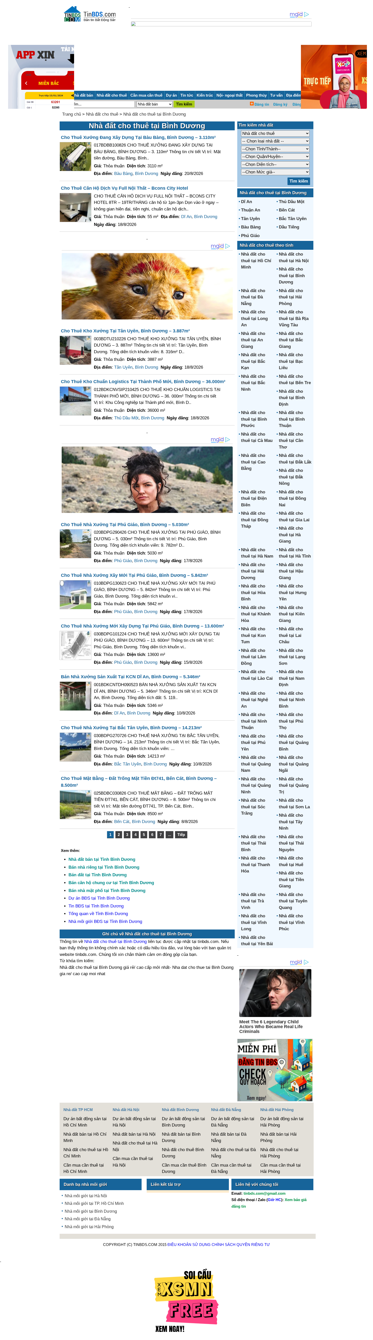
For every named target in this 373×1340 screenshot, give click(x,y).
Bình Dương (146, 173)
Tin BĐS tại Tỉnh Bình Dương (96, 906)
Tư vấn (276, 95)
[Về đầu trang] (368, 1333)
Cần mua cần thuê (146, 95)
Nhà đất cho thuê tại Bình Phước (254, 419)
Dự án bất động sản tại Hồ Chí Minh (85, 1122)
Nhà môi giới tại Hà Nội (86, 1196)
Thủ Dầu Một (126, 418)
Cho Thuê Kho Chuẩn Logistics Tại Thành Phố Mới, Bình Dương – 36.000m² (143, 381)
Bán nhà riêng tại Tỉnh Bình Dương (104, 867)
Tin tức (186, 95)
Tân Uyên (123, 367)
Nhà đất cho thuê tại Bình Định (292, 398)
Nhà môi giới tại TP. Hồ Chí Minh (94, 1203)
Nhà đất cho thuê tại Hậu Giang (291, 571)
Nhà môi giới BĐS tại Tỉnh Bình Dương (105, 921)
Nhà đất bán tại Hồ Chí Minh (85, 1137)
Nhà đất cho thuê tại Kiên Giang (291, 614)
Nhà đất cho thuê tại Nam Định (291, 678)
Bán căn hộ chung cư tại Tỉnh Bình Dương (111, 882)
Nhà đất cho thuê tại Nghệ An (254, 700)
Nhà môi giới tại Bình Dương (91, 1211)
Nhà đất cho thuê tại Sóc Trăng (253, 807)
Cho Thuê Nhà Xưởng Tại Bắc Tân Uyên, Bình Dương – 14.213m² (131, 727)
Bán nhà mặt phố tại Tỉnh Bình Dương (107, 890)
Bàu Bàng (123, 173)
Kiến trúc (205, 95)
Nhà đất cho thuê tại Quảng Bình (294, 743)
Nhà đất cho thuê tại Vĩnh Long (254, 922)
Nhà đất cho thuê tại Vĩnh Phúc (291, 922)
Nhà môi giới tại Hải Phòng (89, 1227)
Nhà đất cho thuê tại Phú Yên (253, 743)
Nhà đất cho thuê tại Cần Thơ (291, 441)
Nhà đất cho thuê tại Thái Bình (253, 843)
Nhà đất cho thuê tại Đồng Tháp (254, 520)
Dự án (171, 95)
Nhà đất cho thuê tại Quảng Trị (294, 785)
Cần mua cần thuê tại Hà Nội (133, 1162)
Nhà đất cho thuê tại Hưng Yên (293, 592)
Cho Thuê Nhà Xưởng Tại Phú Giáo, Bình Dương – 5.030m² (125, 524)
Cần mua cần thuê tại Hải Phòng (280, 1168)
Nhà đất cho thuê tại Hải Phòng (291, 297)
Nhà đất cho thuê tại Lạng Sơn (292, 657)
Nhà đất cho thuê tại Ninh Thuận (254, 721)
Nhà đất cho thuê (112, 95)
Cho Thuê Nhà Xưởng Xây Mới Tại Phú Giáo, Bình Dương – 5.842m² (134, 575)
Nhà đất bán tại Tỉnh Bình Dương (102, 859)
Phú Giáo (123, 560)
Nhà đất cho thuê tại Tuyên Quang (293, 901)
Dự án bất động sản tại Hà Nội (134, 1122)
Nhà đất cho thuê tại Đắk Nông (291, 477)
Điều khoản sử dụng (189, 1244)
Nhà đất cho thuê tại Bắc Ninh (253, 383)
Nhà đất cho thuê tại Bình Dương (154, 114)
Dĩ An (186, 216)
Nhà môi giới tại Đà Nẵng (88, 1219)
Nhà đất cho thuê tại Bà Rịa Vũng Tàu (294, 318)
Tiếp (181, 834)
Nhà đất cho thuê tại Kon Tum (253, 635)
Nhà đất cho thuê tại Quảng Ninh (256, 785)
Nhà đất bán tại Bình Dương (181, 1137)
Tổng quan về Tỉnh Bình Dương (98, 913)
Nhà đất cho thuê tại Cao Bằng (253, 462)
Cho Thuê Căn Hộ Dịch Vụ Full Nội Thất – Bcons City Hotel (124, 188)
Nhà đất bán (82, 95)
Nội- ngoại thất (229, 95)
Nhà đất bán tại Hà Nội (134, 1134)
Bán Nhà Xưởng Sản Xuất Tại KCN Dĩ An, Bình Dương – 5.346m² (130, 676)
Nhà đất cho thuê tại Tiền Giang (291, 879)
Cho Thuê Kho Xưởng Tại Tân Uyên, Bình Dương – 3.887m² (125, 330)
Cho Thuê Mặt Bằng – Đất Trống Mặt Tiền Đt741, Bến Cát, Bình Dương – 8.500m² (139, 782)
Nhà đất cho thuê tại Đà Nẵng (253, 297)
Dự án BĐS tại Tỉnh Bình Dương (99, 898)
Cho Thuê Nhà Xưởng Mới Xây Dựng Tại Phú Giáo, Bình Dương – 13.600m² (142, 626)
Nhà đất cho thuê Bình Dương (183, 1153)
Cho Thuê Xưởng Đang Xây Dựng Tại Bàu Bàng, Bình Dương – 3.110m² (138, 137)
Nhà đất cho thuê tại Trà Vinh (253, 901)
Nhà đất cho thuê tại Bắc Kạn (253, 361)
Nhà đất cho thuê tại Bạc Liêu (291, 361)
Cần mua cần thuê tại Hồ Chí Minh (83, 1168)
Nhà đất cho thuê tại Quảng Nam (256, 764)
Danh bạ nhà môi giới (85, 1184)
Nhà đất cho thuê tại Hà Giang (291, 535)
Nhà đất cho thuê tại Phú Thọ (291, 721)
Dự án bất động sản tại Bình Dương (183, 1122)
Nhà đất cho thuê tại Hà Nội (135, 1146)
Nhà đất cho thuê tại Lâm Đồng (253, 657)
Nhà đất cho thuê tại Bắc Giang (291, 340)
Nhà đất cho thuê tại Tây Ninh (291, 822)
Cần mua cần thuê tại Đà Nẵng (231, 1168)
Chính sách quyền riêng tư (241, 1244)
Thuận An (250, 210)
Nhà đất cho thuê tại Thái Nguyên (291, 843)
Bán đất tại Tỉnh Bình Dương (98, 874)
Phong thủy (256, 95)
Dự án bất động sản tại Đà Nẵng (232, 1122)
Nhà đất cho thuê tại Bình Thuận (292, 419)
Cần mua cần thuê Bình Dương (184, 1168)
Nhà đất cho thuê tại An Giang (253, 340)
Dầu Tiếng (289, 227)
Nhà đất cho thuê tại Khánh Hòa (255, 614)
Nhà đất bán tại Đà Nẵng (228, 1137)
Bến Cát (121, 821)
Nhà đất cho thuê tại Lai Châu (291, 635)
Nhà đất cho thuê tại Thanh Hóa (255, 864)
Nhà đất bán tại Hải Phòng (278, 1137)
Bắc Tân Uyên (127, 764)
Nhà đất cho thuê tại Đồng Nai (292, 498)
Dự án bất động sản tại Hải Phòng (281, 1122)
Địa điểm (294, 95)
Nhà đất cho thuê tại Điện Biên (254, 498)
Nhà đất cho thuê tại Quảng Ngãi (294, 764)
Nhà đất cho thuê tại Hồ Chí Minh (256, 261)
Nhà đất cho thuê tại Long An (254, 318)
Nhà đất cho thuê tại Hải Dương (253, 571)
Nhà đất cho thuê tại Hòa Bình (253, 592)
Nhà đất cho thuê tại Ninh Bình (292, 700)
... (169, 834)
